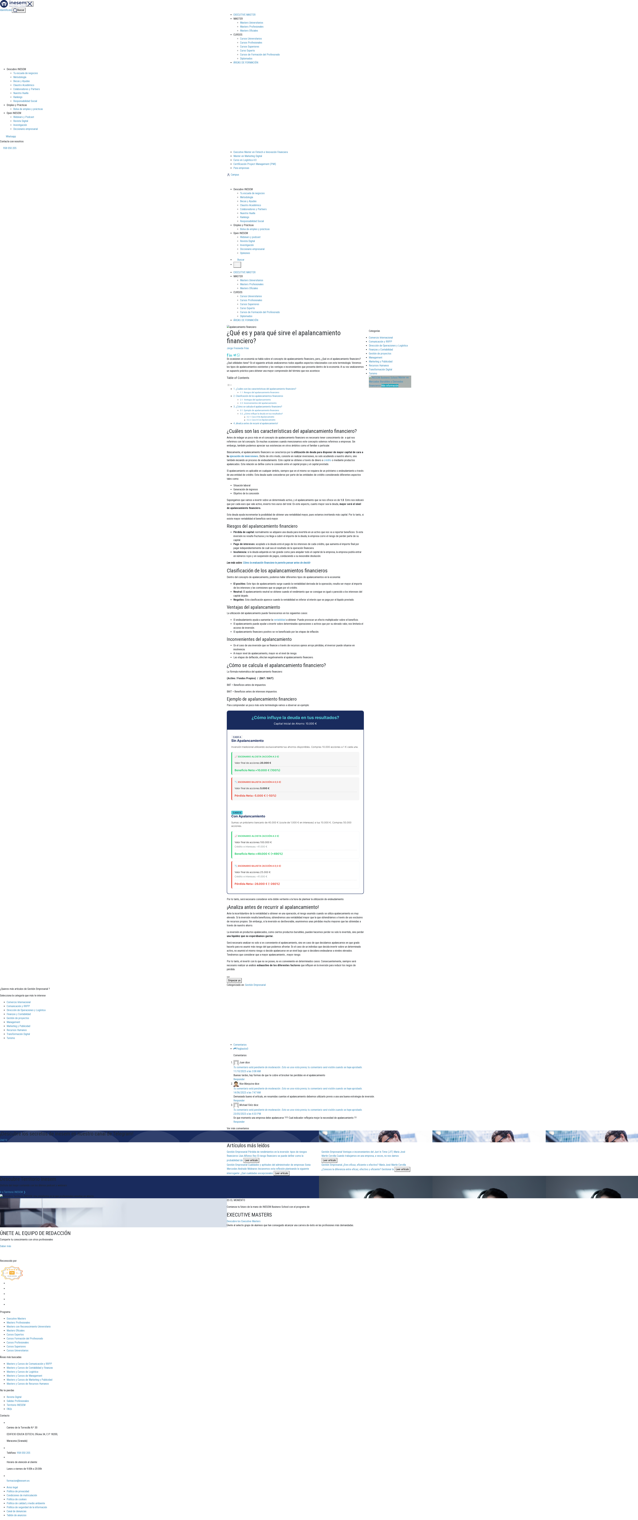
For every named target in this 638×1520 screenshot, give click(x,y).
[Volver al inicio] (245, 181)
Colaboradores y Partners (26, 89)
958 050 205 (9, 148)
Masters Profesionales (252, 26)
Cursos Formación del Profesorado (25, 1338)
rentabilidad (280, 619)
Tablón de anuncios (16, 1515)
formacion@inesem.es (18, 1480)
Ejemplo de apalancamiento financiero (261, 410)
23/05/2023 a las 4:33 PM (247, 1113)
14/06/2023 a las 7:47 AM (247, 1092)
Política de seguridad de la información (27, 1507)
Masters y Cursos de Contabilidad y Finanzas (30, 1367)
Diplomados (246, 58)
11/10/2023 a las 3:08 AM (247, 1071)
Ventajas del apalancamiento (257, 399)
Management (375, 357)
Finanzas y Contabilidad (381, 349)
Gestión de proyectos (380, 353)
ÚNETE (3, 1140)
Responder (239, 1079)
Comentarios (240, 1044)
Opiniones (245, 253)
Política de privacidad (18, 1491)
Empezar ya (234, 980)
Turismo (373, 373)
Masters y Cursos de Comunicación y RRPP (29, 1363)
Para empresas (241, 168)
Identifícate (6, 10)
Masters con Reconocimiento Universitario (29, 1326)
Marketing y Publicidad (380, 361)
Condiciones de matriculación (22, 1495)
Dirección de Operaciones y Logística (388, 345)
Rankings (17, 97)
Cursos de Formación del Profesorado (260, 54)
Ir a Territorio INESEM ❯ (13, 1192)
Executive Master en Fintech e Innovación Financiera (260, 152)
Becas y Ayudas (21, 81)
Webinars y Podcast (23, 117)
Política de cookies (17, 1499)
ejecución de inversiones (243, 456)
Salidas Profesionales (18, 1401)
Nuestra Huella (20, 93)
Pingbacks (242, 1048)
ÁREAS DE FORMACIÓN (245, 62)
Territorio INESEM (16, 1405)
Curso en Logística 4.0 (245, 160)
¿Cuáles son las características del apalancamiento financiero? (266, 388)
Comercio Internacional (381, 337)
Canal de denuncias (16, 1511)
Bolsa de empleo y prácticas (28, 109)
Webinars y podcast (250, 237)
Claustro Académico (23, 85)
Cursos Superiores (249, 46)
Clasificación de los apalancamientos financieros (259, 395)
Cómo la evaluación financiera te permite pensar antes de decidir (277, 562)
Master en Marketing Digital (247, 156)
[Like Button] (228, 976)
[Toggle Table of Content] (229, 385)
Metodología (19, 77)
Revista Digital (20, 121)
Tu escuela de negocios (25, 73)
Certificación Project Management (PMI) (254, 164)
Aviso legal (12, 1487)
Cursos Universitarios (251, 38)
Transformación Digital (380, 369)
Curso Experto (247, 50)
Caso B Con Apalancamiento (263, 420)
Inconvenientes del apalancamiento (260, 403)
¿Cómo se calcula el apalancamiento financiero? (259, 406)
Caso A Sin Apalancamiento (263, 417)
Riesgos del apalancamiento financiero (261, 392)
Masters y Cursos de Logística (22, 1371)
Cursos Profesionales (251, 42)
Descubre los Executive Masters (244, 1221)
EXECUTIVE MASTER (244, 14)
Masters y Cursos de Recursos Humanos (28, 1383)
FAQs (9, 1409)
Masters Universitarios (251, 22)
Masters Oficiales (249, 30)
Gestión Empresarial (255, 984)
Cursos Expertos (15, 1334)
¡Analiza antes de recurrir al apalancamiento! (257, 423)
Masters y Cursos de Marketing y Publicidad (29, 1379)
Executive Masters (16, 1318)
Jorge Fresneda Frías (238, 348)
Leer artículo (251, 1160)
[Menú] (29, 4)
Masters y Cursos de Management (24, 1375)
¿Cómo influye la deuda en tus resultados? (263, 413)
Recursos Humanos (379, 365)
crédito (327, 460)
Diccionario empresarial (25, 129)
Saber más (5, 1246)
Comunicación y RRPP (380, 341)
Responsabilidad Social (25, 101)
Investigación (20, 125)
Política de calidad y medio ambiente (26, 1503)
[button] (239, 259)
